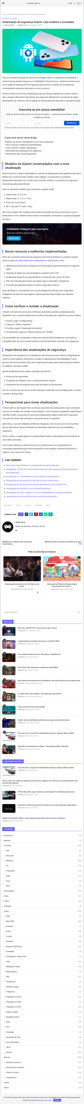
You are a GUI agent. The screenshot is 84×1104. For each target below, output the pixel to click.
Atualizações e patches (43, 1067)
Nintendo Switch (43, 987)
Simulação (43, 1032)
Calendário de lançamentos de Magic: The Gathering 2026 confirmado (43, 746)
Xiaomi (48, 505)
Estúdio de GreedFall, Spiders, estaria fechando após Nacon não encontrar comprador (33, 818)
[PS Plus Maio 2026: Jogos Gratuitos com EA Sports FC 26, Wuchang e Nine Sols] (8, 795)
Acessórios (42, 835)
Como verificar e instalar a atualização (21, 148)
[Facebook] (68, 3)
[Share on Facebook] (26, 514)
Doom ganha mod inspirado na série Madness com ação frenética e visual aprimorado (49, 680)
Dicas (42, 896)
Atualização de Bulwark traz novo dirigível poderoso (28, 488)
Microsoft (43, 856)
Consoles (42, 846)
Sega (43, 876)
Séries (42, 1088)
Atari (43, 851)
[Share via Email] (50, 514)
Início (4, 14)
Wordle (43, 1052)
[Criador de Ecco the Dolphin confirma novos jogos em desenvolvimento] (8, 723)
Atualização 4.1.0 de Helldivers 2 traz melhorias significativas (32, 476)
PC (43, 866)
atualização (8, 505)
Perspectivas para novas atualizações (21, 154)
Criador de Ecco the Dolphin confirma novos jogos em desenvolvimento (44, 720)
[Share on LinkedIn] (41, 514)
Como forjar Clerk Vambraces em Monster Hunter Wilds (38, 667)
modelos (18, 505)
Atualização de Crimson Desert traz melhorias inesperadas (31, 496)
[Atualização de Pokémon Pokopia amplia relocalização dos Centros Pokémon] (62, 568)
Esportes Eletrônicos (43, 946)
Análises (42, 840)
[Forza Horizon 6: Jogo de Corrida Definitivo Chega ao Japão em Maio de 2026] (8, 736)
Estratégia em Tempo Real (43, 956)
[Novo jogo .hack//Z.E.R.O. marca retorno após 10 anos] (8, 631)
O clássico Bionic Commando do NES (31, 707)
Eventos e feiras (43, 1072)
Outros (42, 1083)
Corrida (43, 936)
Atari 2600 (43, 921)
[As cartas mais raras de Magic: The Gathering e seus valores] (8, 697)
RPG (43, 1027)
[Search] (74, 3)
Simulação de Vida (43, 1037)
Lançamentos (43, 1078)
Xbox (43, 886)
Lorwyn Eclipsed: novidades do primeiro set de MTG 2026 (38, 641)
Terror (43, 1047)
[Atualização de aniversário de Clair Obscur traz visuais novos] (22, 568)
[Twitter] (71, 3)
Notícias (42, 1057)
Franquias (42, 906)
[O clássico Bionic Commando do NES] (8, 710)
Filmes (42, 901)
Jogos (42, 911)
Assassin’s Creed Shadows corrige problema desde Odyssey (32, 465)
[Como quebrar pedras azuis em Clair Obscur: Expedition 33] (8, 657)
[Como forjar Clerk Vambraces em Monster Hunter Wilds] (8, 670)
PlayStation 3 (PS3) (43, 997)
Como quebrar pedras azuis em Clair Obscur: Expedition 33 (39, 654)
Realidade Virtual (43, 1017)
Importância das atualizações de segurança (23, 151)
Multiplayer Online (43, 967)
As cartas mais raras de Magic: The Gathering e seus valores (40, 694)
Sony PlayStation (43, 1042)
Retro (43, 1022)
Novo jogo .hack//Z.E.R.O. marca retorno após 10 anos (37, 628)
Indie (43, 962)
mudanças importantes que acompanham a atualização (33, 260)
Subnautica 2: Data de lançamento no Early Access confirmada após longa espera (47, 805)
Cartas (43, 931)
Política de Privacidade (42, 127)
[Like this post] (21, 514)
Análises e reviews (43, 1062)
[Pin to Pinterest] (36, 514)
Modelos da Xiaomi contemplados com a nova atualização (29, 142)
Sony (43, 881)
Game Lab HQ (9, 25)
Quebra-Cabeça (43, 1012)
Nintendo (43, 861)
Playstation (43, 871)
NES (43, 977)
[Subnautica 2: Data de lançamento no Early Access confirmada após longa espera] (8, 808)
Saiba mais (13, 238)
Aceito (57, 1100)
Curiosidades (42, 891)
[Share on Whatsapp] (46, 514)
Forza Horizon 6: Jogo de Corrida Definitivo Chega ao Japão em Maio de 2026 (46, 733)
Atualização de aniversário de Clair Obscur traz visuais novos (32, 480)
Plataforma (43, 992)
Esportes (43, 941)
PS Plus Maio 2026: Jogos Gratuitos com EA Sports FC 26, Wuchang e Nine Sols (46, 792)
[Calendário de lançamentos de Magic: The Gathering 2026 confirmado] (8, 749)
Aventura (43, 926)
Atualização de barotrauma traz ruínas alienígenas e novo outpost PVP (36, 484)
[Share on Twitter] (31, 514)
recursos (28, 505)
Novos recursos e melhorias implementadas (24, 145)
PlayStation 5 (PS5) (43, 1007)
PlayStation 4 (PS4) (43, 1002)
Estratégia (43, 951)
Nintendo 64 (43, 982)
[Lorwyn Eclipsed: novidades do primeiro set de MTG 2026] (8, 644)
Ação (43, 916)
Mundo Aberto (43, 972)
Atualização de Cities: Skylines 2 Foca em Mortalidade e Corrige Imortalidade (39, 492)
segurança (38, 505)
